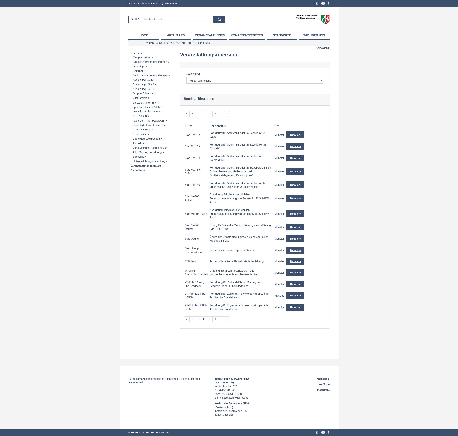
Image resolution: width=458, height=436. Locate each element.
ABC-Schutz (140, 115)
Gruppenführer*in (143, 93)
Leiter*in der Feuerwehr (146, 111)
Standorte (282, 35)
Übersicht (136, 53)
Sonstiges (138, 156)
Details (294, 134)
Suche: (135, 19)
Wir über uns (314, 35)
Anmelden (322, 47)
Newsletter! (135, 382)
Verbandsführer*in (143, 102)
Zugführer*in (140, 97)
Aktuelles (176, 35)
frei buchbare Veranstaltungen (150, 75)
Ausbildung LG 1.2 (143, 79)
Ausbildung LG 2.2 (143, 88)
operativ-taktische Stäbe (147, 107)
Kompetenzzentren (247, 35)
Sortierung (193, 73)
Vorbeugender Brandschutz (149, 147)
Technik (137, 143)
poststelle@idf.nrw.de (235, 397)
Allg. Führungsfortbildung (147, 152)
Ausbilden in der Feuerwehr (149, 120)
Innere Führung (141, 129)
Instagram (317, 3)
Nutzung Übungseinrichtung (149, 161)
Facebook (328, 3)
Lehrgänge (139, 66)
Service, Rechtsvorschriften (145, 3)
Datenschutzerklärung (155, 432)
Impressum (134, 432)
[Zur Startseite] (313, 19)
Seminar (138, 70)
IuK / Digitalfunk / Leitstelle (148, 125)
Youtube (323, 3)
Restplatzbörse (141, 57)
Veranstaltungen (210, 35)
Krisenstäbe (140, 134)
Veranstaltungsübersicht (146, 165)
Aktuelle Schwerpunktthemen (150, 61)
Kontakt (169, 3)
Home (144, 35)
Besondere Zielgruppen (146, 138)
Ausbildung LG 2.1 (143, 84)
